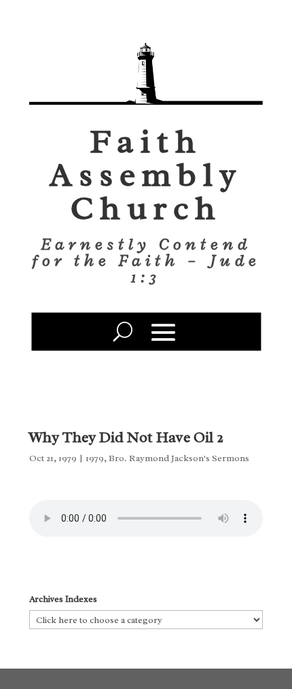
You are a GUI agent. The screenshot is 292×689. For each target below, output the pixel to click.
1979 (95, 458)
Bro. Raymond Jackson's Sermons (179, 458)
